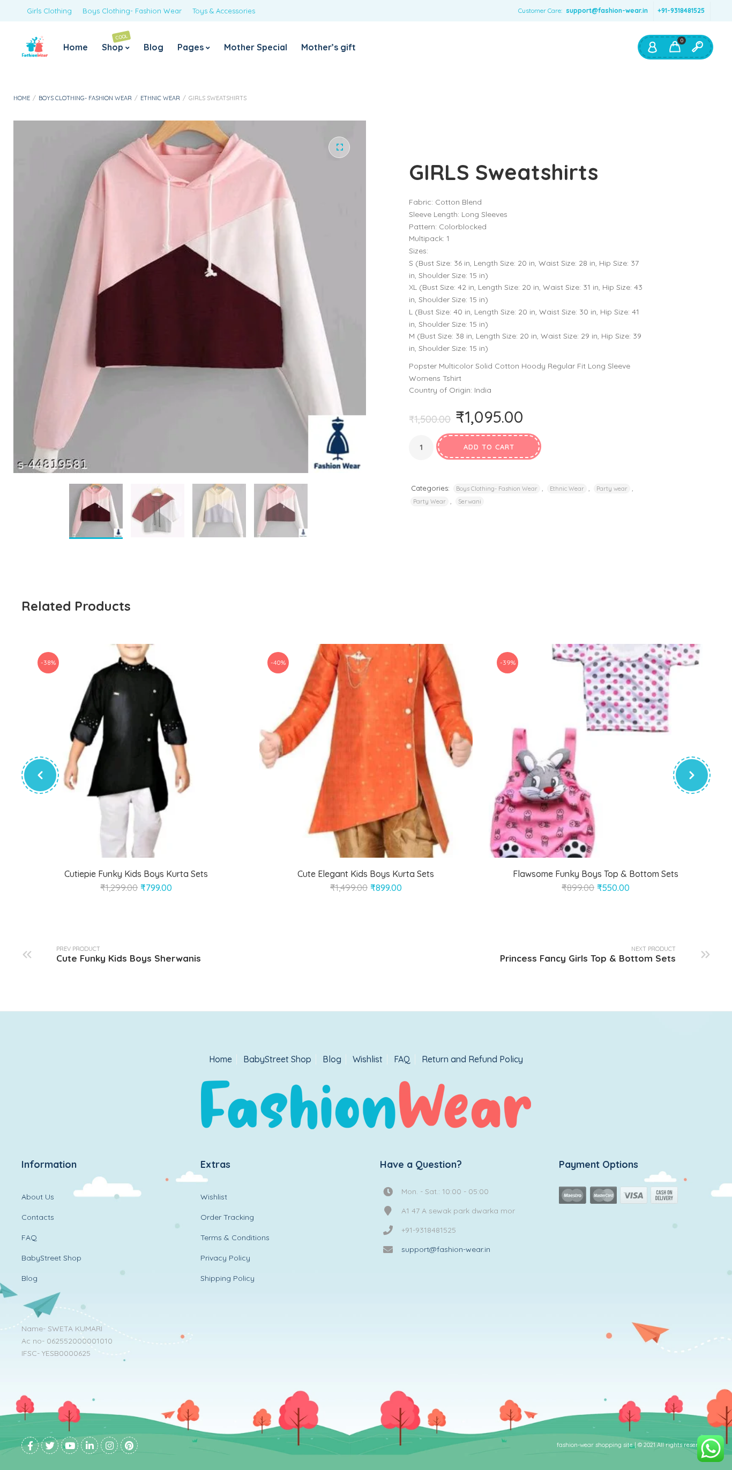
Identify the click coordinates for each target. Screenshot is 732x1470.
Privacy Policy (225, 1258)
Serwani (469, 501)
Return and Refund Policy (472, 1059)
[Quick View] (148, 845)
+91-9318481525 (681, 10)
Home (75, 47)
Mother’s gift (328, 47)
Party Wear (429, 501)
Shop (115, 42)
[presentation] (40, 775)
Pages (190, 47)
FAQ (402, 1059)
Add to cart (489, 446)
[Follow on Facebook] (30, 1445)
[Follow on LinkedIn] (89, 1445)
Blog (153, 47)
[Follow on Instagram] (109, 1445)
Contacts (37, 1217)
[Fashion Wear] (34, 47)
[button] (339, 147)
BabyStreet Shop (277, 1059)
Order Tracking (227, 1217)
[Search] (697, 47)
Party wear (612, 488)
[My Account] (652, 47)
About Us (37, 1197)
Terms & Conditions (235, 1237)
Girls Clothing (49, 10)
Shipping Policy (227, 1278)
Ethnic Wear (160, 98)
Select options (124, 845)
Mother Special (255, 47)
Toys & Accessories (223, 10)
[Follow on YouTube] (69, 1445)
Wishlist (368, 1059)
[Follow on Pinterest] (129, 1445)
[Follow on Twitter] (49, 1445)
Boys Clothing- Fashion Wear (132, 10)
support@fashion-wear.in (607, 10)
